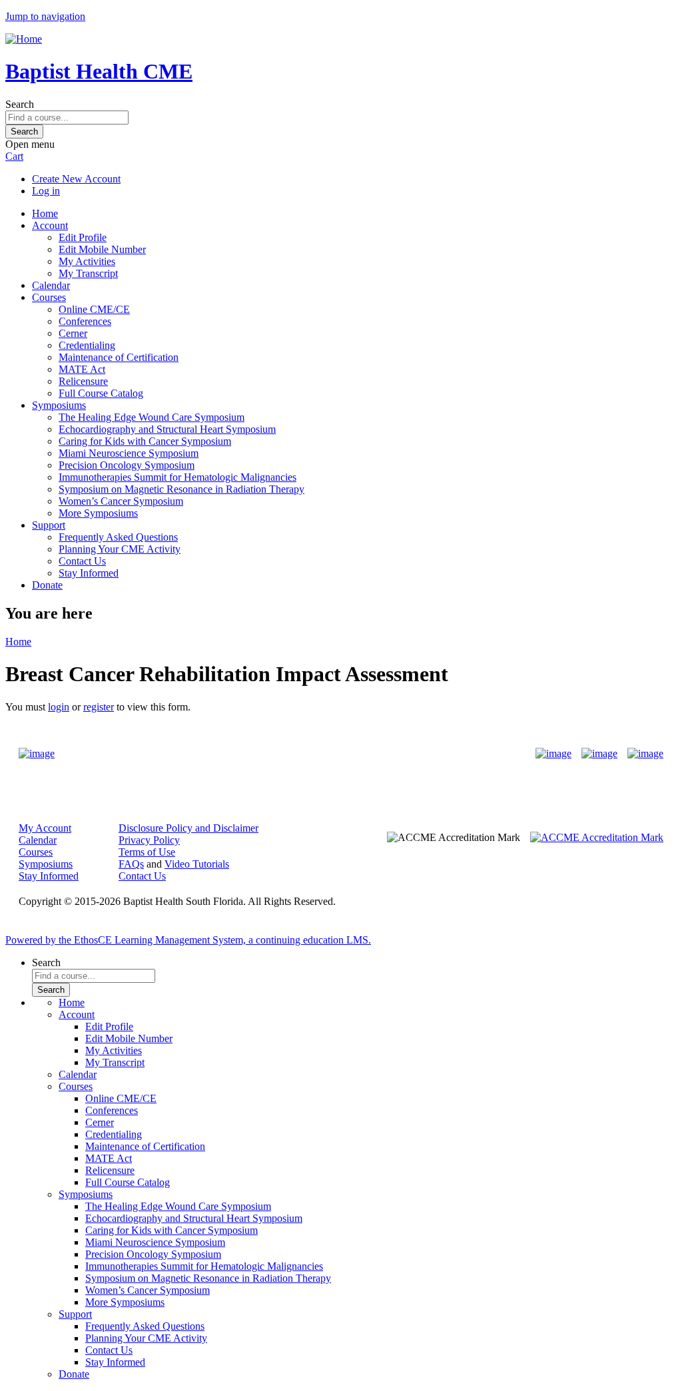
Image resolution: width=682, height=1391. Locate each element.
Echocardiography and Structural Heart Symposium (167, 429)
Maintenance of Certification (118, 357)
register (98, 706)
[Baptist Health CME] (37, 754)
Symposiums (59, 405)
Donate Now (299, 754)
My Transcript (88, 273)
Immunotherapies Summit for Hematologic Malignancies (177, 477)
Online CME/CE (94, 309)
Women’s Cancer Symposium (121, 501)
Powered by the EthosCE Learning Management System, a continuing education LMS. (188, 940)
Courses (49, 297)
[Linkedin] (645, 754)
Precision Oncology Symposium (126, 465)
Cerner (73, 333)
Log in (46, 190)
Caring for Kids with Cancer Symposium (145, 441)
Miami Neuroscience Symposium (128, 453)
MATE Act (82, 369)
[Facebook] (553, 754)
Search (19, 104)
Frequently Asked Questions (118, 537)
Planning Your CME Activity (119, 549)
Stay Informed (89, 573)
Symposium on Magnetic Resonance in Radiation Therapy (181, 489)
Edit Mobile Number (102, 249)
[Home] (23, 39)
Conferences (85, 321)
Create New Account (76, 178)
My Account (45, 828)
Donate (47, 585)
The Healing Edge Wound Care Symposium (151, 417)
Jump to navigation (45, 16)
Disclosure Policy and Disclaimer (188, 828)
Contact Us (82, 561)
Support (48, 525)
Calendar (51, 285)
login (58, 706)
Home (45, 213)
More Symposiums (98, 513)
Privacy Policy (149, 840)
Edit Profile (83, 237)
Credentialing (87, 345)
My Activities (87, 261)
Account (50, 225)
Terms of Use (147, 852)
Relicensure (83, 381)
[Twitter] (599, 754)
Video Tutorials (197, 864)
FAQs (131, 864)
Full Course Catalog (101, 393)
